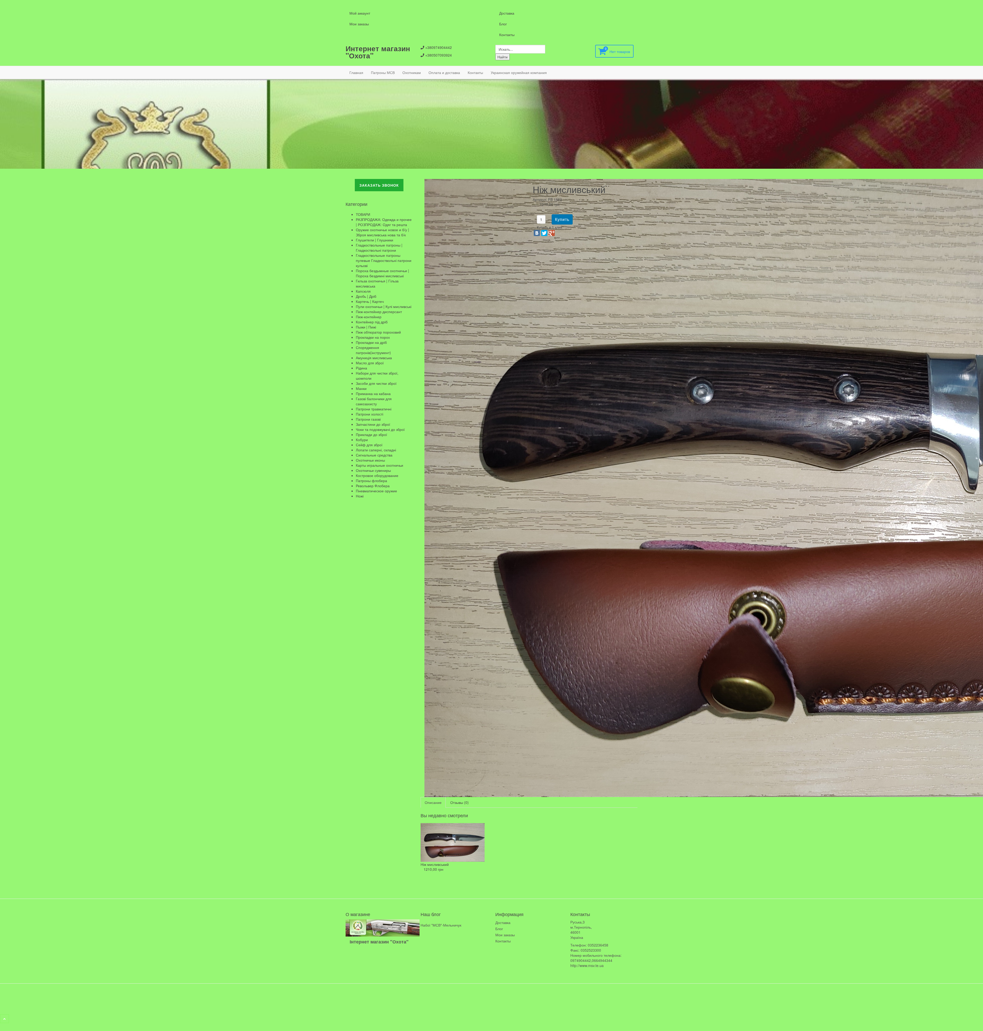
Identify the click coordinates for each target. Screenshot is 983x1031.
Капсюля (363, 291)
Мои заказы (359, 23)
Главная (356, 72)
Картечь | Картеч (370, 301)
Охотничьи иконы (370, 460)
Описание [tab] (433, 802)
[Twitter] (544, 233)
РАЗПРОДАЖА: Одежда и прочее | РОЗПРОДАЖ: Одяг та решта (384, 222)
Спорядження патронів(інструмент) (373, 350)
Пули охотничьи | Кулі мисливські (383, 306)
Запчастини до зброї (373, 424)
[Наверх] (4, 1018)
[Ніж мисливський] (453, 841)
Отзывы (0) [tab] (459, 802)
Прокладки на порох (373, 337)
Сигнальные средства (374, 455)
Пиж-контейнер (368, 316)
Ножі (360, 495)
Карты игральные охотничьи (379, 465)
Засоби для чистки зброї (376, 383)
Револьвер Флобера (373, 485)
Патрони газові (368, 419)
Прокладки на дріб (371, 342)
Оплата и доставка (444, 72)
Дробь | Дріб (366, 296)
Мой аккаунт (359, 13)
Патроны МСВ (383, 72)
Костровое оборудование (377, 475)
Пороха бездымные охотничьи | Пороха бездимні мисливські (382, 273)
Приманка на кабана (373, 393)
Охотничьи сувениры (373, 470)
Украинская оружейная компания (519, 72)
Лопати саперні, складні (376, 449)
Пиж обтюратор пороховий (378, 332)
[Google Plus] (552, 233)
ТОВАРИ (363, 214)
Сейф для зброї (369, 444)
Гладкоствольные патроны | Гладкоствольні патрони (379, 247)
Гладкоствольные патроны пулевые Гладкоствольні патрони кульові (383, 260)
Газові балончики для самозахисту (374, 401)
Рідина (361, 367)
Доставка (506, 13)
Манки (361, 388)
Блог (503, 23)
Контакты (507, 34)
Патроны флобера (371, 480)
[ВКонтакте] (537, 233)
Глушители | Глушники (374, 239)
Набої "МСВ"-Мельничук (441, 925)
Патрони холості (369, 414)
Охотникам (411, 72)
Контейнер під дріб (372, 321)
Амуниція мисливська (374, 357)
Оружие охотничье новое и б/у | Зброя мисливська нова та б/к (382, 232)
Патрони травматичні (373, 408)
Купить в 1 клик (549, 227)
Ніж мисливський (435, 864)
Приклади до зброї (371, 434)
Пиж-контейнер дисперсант (379, 311)
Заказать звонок (379, 185)
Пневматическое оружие (376, 490)
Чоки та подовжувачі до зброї (380, 429)
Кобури (362, 439)
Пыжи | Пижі (366, 327)
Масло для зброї (370, 362)
